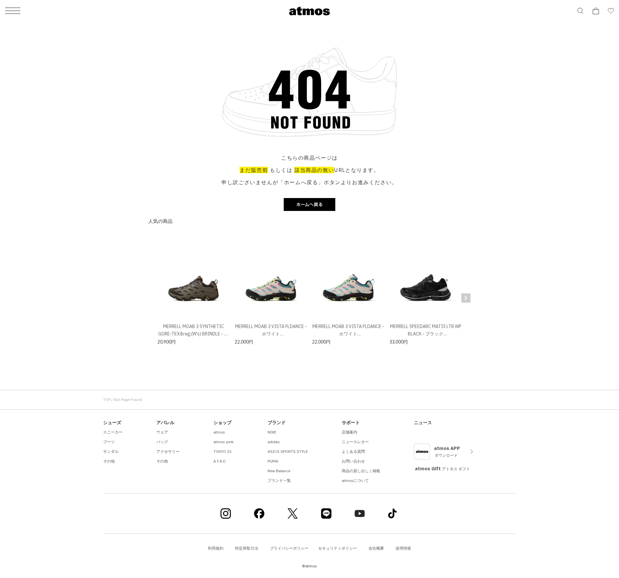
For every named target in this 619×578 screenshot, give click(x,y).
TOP (107, 399)
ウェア (162, 432)
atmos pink (223, 441)
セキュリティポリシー (337, 548)
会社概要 (376, 548)
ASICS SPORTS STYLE (288, 451)
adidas (274, 441)
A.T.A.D (219, 461)
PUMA (273, 461)
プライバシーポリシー (289, 548)
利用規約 (215, 548)
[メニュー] (12, 11)
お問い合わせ (353, 461)
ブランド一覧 (279, 480)
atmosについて (355, 480)
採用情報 (403, 548)
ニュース (423, 422)
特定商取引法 (246, 548)
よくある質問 (353, 451)
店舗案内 (349, 432)
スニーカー (113, 432)
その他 (109, 461)
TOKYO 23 (222, 451)
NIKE (272, 432)
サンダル (111, 451)
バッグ (162, 441)
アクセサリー (168, 451)
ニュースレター (355, 441)
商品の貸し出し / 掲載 (361, 470)
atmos (219, 432)
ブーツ (109, 441)
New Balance (279, 470)
